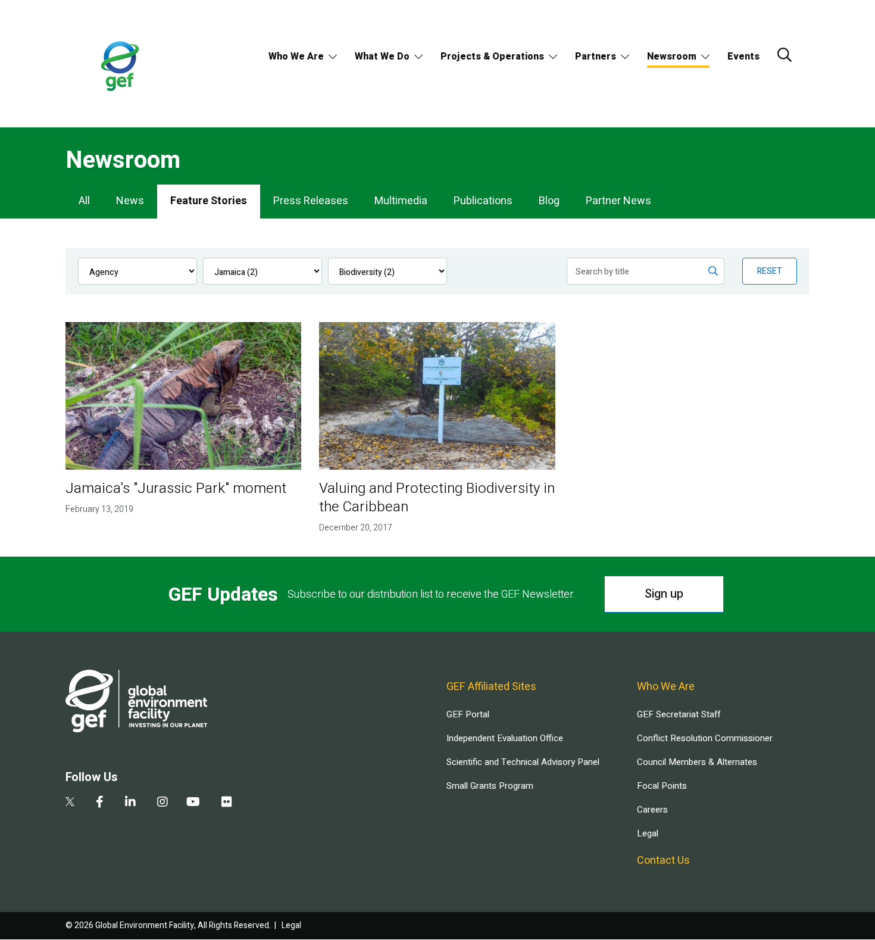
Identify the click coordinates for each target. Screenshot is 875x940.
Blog (549, 201)
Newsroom (671, 56)
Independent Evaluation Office (504, 738)
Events (743, 56)
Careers (652, 809)
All (84, 201)
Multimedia (400, 201)
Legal (647, 833)
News (130, 201)
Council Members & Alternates (697, 762)
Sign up (664, 593)
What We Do (382, 56)
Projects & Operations (492, 56)
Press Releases (310, 201)
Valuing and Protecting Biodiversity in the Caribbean (437, 497)
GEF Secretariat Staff (678, 714)
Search (784, 55)
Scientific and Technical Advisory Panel (522, 762)
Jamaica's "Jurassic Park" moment (175, 488)
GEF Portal (467, 714)
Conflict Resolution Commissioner (705, 738)
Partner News (618, 201)
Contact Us (663, 860)
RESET (769, 271)
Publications (483, 201)
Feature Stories (208, 201)
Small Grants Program (489, 785)
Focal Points (662, 785)
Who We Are (296, 56)
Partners (595, 56)
